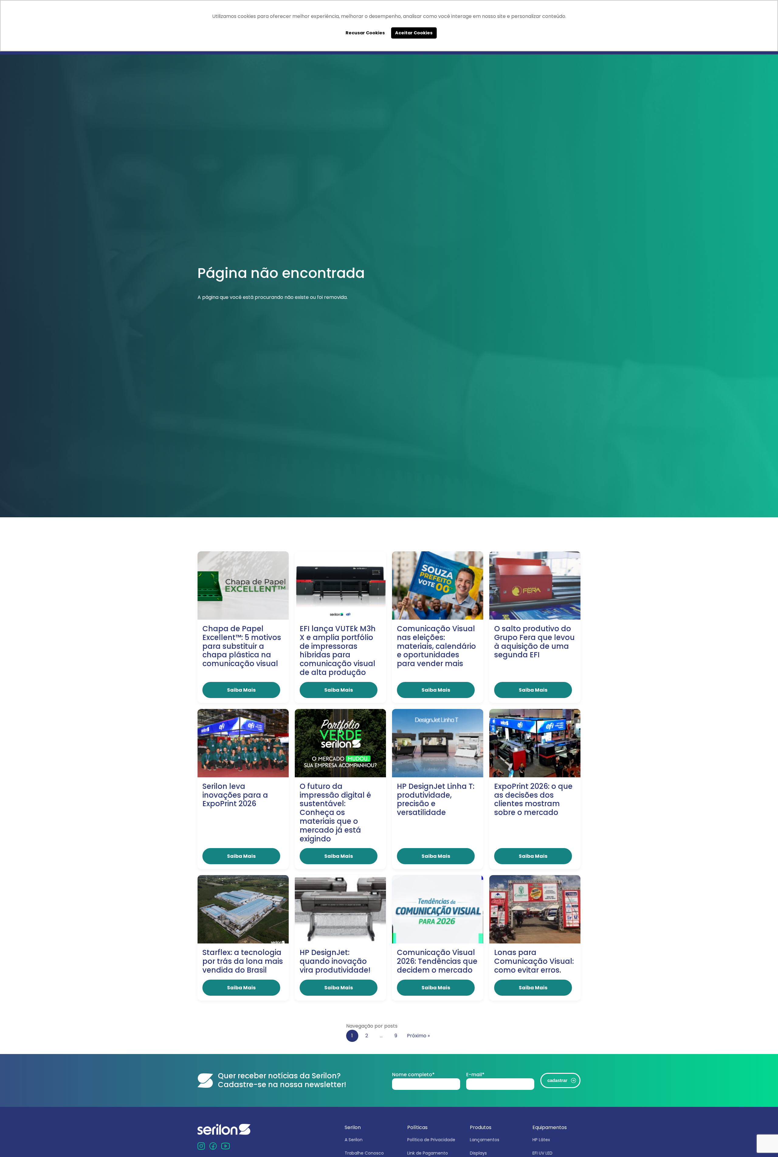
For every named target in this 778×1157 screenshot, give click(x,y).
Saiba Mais (241, 689)
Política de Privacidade (431, 1140)
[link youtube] (225, 1145)
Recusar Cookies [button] (365, 33)
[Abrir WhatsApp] (763, 1141)
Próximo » (418, 1035)
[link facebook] (213, 1146)
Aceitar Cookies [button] (413, 33)
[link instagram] (201, 1146)
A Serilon (354, 1140)
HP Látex (541, 1140)
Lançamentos (484, 1140)
